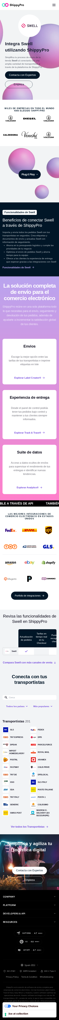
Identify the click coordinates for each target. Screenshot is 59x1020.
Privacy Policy (12, 977)
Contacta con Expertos (22, 75)
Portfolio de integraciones (28, 595)
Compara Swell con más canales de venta (27, 662)
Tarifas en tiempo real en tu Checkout (41, 638)
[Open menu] (54, 5)
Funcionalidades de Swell (17, 267)
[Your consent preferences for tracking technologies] (5, 1015)
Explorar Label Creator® (27, 377)
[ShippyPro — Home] (13, 5)
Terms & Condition (29, 977)
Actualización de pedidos (26, 638)
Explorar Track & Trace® (27, 432)
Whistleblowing (46, 977)
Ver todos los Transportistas (28, 827)
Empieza (19, 84)
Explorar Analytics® (28, 487)
